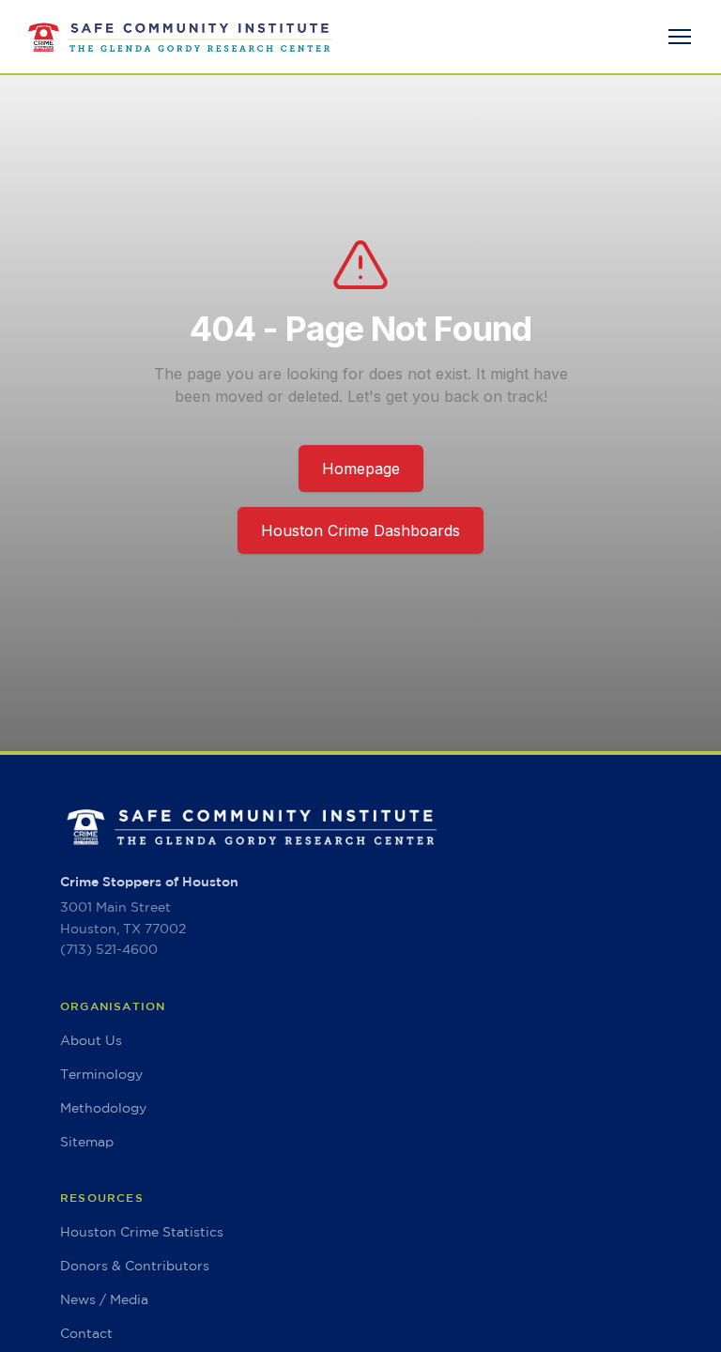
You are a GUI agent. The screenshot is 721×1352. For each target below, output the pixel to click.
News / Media (104, 1299)
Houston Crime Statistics (141, 1231)
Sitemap (87, 1141)
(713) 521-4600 (109, 949)
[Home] (180, 36)
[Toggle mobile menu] (679, 37)
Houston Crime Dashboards (360, 530)
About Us (91, 1040)
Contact (86, 1333)
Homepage (361, 468)
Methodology (103, 1107)
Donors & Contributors (134, 1265)
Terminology (101, 1074)
